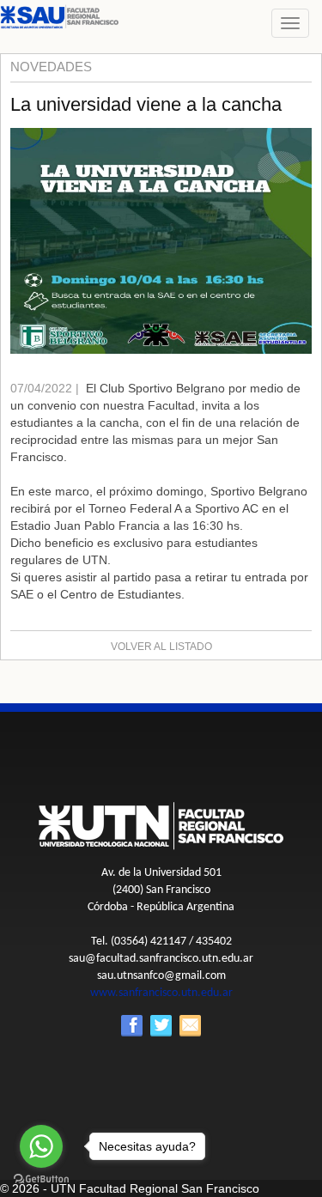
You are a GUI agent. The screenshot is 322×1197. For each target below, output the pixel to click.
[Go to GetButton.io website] (41, 1179)
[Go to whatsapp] (41, 1146)
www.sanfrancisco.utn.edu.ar (161, 993)
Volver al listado (161, 647)
